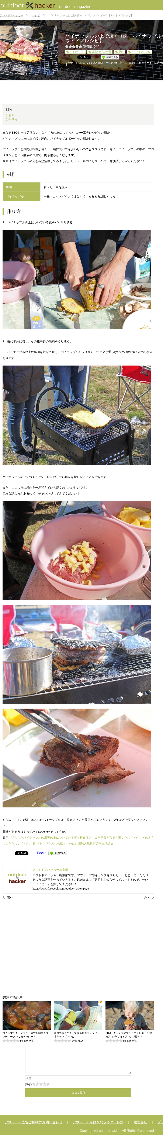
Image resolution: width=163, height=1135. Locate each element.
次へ (146, 897)
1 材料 (10, 115)
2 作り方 (11, 119)
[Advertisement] (78, 947)
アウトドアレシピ (141, 51)
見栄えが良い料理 (101, 51)
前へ (10, 897)
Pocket (42, 853)
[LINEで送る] (57, 853)
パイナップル (77, 51)
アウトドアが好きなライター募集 (98, 1122)
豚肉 (121, 51)
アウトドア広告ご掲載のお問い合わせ (33, 1122)
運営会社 (140, 1122)
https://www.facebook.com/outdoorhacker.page (60, 888)
